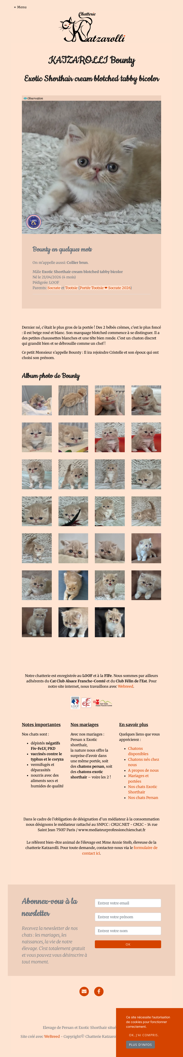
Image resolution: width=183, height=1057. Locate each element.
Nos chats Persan (143, 797)
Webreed (125, 686)
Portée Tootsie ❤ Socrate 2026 (105, 288)
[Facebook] (99, 991)
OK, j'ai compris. (144, 1035)
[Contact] (84, 991)
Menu (22, 7)
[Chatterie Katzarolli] (91, 26)
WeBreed (52, 1036)
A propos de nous (143, 770)
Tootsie (71, 288)
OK (128, 944)
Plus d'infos (140, 1044)
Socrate (54, 288)
